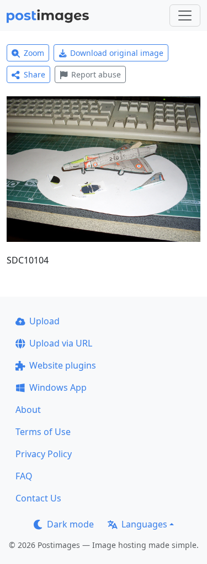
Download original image (116, 53)
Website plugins (62, 365)
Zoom (34, 53)
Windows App (58, 387)
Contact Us (38, 498)
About (28, 409)
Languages (144, 524)
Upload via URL (60, 343)
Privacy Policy (43, 454)
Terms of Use (43, 432)
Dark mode (70, 524)
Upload (44, 321)
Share (34, 74)
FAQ (24, 476)
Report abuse (96, 74)
